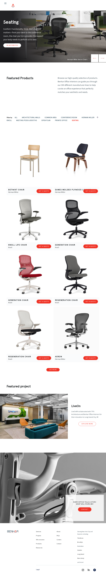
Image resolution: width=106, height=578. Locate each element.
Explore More (87, 424)
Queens (79, 550)
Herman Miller (88, 117)
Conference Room (69, 117)
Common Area (50, 117)
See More (53, 369)
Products (39, 544)
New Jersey (80, 558)
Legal (38, 569)
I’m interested (12, 45)
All (16, 117)
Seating (75, 120)
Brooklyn (80, 542)
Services (38, 531)
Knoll (9, 120)
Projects (38, 536)
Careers (59, 540)
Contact (84, 509)
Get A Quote (44, 191)
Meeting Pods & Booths (26, 120)
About (58, 531)
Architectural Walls (31, 117)
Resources (39, 548)
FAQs (58, 536)
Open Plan (45, 120)
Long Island (80, 554)
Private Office (61, 120)
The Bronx (80, 538)
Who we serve (40, 540)
